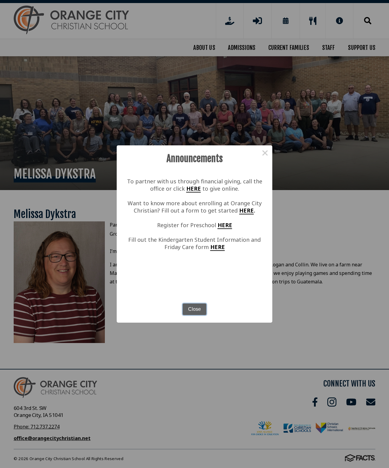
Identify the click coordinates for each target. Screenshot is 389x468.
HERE (193, 188)
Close (194, 309)
